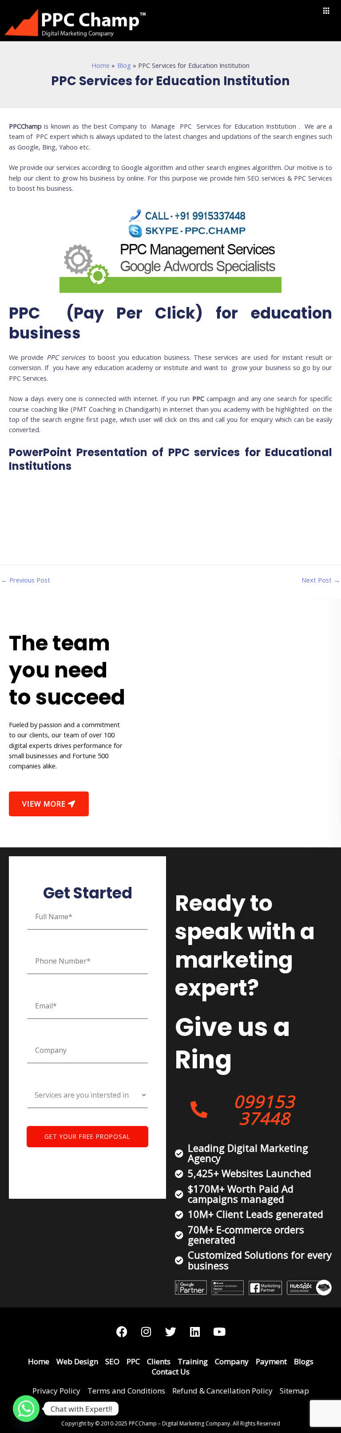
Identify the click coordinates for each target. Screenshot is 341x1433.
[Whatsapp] (26, 1408)
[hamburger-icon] (327, 11)
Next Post (320, 580)
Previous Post (25, 580)
